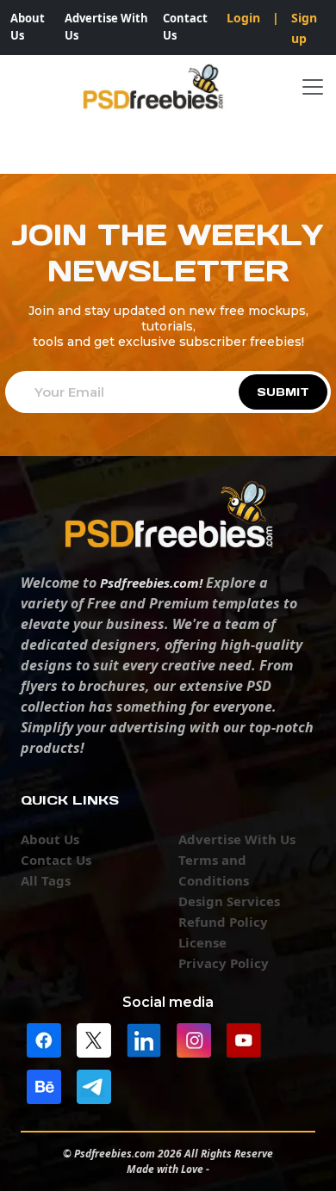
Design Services (229, 901)
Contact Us (185, 26)
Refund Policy (223, 921)
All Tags (46, 880)
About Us (27, 26)
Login (243, 17)
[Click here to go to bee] (44, 1085)
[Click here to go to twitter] (94, 1038)
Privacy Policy (223, 963)
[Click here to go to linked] (144, 1038)
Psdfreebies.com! (151, 582)
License (202, 942)
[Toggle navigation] (312, 87)
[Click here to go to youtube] (244, 1038)
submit (283, 392)
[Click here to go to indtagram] (194, 1038)
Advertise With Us (106, 26)
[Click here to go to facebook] (44, 1038)
